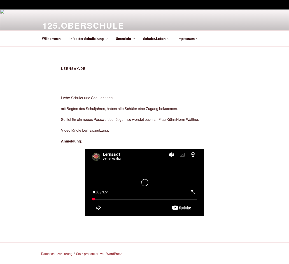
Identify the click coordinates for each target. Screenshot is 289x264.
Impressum (186, 38)
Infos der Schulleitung (87, 38)
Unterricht (123, 38)
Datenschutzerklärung (56, 253)
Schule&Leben (154, 38)
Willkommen (51, 38)
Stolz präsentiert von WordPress (99, 253)
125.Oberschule (83, 25)
